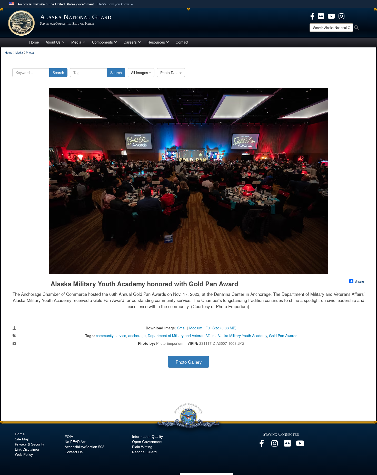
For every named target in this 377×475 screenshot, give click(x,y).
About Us (53, 42)
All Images (140, 72)
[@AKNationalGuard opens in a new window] (341, 15)
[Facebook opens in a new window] (261, 445)
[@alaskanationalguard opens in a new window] (274, 445)
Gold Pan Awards (283, 335)
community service (111, 335)
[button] (115, 4)
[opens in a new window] (312, 15)
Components (102, 42)
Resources (156, 42)
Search (58, 72)
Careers (130, 42)
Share (359, 281)
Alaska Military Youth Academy (242, 335)
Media (76, 42)
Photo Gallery (189, 362)
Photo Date (170, 72)
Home (34, 42)
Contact (182, 42)
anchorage (137, 335)
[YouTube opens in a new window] (300, 445)
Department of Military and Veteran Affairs (181, 335)
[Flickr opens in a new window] (287, 445)
